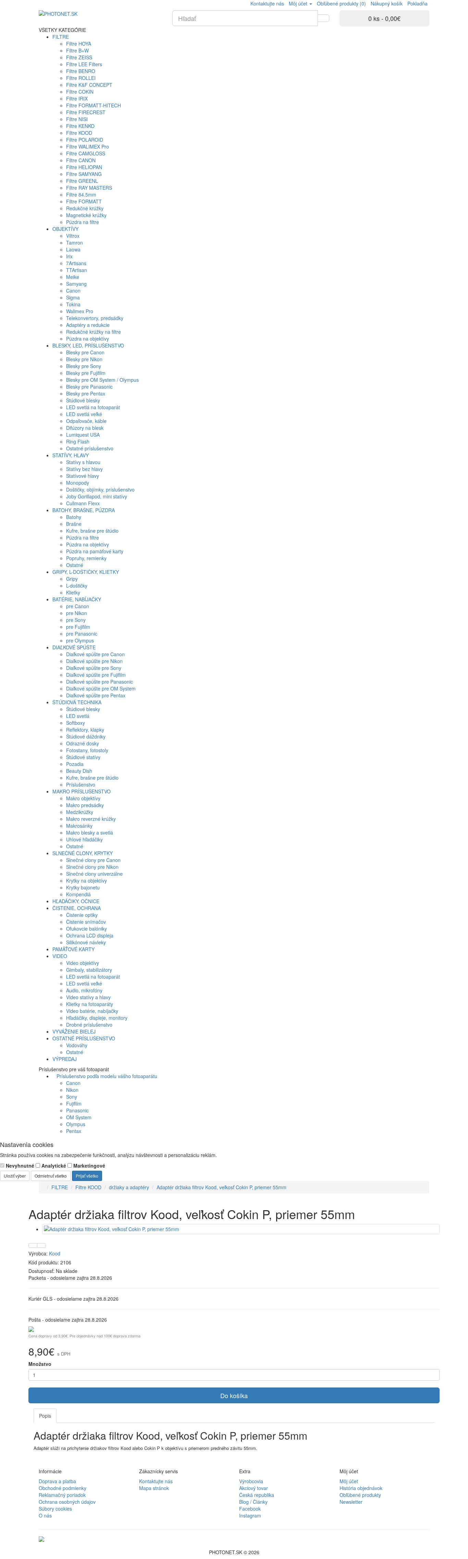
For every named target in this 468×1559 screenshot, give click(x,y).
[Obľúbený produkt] (32, 1245)
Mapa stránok (154, 1488)
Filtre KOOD (88, 1187)
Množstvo (39, 1363)
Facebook (250, 1508)
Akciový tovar (253, 1488)
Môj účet (349, 1481)
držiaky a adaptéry (129, 1187)
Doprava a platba (57, 1481)
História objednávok (361, 1488)
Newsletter (351, 1501)
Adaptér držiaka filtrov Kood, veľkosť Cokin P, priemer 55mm (221, 1187)
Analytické (53, 1165)
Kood (54, 1253)
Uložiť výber (15, 1176)
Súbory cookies (55, 1508)
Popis (45, 1415)
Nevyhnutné (19, 1165)
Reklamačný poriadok (62, 1494)
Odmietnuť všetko (51, 1176)
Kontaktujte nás (156, 1481)
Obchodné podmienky (62, 1488)
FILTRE (59, 1187)
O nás (45, 1515)
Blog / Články (253, 1501)
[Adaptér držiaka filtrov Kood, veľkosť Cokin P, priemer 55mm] (241, 1229)
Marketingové (88, 1165)
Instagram (250, 1515)
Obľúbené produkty (360, 1494)
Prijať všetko (87, 1176)
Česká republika (256, 1494)
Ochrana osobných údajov (67, 1501)
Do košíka (234, 1395)
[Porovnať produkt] (41, 1245)
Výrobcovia (251, 1481)
